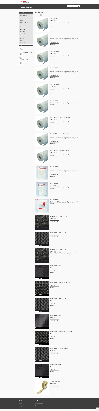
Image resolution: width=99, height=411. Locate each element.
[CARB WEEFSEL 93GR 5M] (42, 321)
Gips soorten (22, 42)
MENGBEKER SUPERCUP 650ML (27, 58)
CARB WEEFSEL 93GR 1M (55, 265)
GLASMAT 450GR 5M (54, 34)
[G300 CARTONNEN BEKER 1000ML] (21, 63)
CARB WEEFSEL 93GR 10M (55, 364)
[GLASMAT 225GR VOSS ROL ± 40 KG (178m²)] (42, 140)
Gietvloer (22, 27)
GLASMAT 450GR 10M (54, 100)
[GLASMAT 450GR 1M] (42, 173)
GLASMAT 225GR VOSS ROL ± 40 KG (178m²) (59, 133)
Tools (21, 24)
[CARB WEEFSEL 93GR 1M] (42, 272)
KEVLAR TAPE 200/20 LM (55, 381)
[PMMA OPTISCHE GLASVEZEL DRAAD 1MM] (21, 49)
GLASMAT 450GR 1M (54, 166)
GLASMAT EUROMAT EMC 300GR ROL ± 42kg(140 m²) (60, 117)
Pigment (21, 35)
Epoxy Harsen (22, 17)
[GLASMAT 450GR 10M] (42, 107)
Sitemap (20, 403)
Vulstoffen (22, 38)
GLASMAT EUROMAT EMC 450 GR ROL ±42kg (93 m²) (60, 150)
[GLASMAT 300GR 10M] (42, 57)
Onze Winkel (21, 402)
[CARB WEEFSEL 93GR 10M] (42, 371)
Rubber (21, 20)
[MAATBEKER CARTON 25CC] (21, 54)
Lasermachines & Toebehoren (26, 7)
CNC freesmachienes (40, 5)
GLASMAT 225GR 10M (54, 84)
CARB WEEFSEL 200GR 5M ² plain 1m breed (58, 298)
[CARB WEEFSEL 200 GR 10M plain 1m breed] (42, 354)
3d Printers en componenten (52, 5)
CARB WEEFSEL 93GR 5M (55, 315)
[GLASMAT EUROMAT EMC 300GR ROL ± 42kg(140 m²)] (42, 123)
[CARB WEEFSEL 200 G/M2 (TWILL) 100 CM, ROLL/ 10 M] (42, 338)
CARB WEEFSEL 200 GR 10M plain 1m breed (59, 348)
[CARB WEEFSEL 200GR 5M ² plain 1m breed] (42, 305)
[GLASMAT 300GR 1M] (42, 189)
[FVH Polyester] (25, 2)
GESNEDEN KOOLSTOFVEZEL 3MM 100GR (58, 216)
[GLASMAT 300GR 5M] (42, 24)
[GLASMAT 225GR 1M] (42, 206)
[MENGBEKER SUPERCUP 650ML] (21, 58)
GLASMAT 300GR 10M (54, 51)
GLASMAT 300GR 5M (54, 18)
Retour (20, 404)
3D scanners (31, 5)
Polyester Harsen (23, 15)
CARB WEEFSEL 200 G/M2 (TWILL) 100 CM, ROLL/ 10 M (61, 331)
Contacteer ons (21, 405)
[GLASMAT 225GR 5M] (42, 74)
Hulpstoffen (22, 29)
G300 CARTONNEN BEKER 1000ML (28, 62)
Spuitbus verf (22, 33)
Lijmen (21, 26)
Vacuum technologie (24, 36)
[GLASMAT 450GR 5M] (42, 41)
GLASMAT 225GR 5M (54, 67)
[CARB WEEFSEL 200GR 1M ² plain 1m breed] (42, 239)
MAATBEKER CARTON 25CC (28, 52)
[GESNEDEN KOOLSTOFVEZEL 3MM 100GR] (42, 222)
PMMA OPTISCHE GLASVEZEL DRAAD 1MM (27, 48)
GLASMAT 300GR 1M (54, 183)
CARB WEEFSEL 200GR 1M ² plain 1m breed (58, 232)
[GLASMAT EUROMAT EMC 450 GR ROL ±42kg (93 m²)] (42, 156)
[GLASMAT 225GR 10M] (42, 90)
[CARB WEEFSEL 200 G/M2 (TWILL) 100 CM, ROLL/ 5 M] (42, 288)
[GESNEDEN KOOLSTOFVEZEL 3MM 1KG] (42, 255)
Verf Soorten (22, 31)
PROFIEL (21, 40)
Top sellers (22, 45)
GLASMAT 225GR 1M (54, 199)
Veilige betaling (21, 406)
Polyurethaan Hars (24, 18)
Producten (25, 5)
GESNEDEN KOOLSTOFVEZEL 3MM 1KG (58, 249)
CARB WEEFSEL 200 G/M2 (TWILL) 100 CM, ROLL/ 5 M (60, 282)
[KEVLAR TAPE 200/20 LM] (42, 387)
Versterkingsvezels (24, 22)
